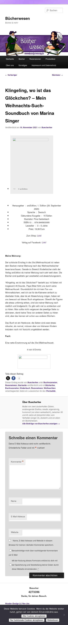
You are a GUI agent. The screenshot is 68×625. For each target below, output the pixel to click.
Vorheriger (11, 74)
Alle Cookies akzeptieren (34, 616)
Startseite (10, 58)
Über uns (10, 65)
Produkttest (50, 58)
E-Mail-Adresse (18, 516)
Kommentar (17, 461)
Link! (39, 235)
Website (14, 532)
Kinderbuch (25, 388)
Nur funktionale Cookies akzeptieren (26, 620)
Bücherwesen (17, 18)
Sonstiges (23, 65)
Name (13, 500)
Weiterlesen (52, 620)
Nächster (57, 74)
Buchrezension (50, 382)
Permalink (51, 390)
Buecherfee (47, 127)
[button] (8, 378)
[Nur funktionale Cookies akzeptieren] (64, 614)
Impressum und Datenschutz (44, 65)
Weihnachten (50, 388)
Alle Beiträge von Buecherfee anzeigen (41, 423)
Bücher (22, 58)
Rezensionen (35, 58)
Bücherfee (50, 385)
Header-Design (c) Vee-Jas (17, 603)
